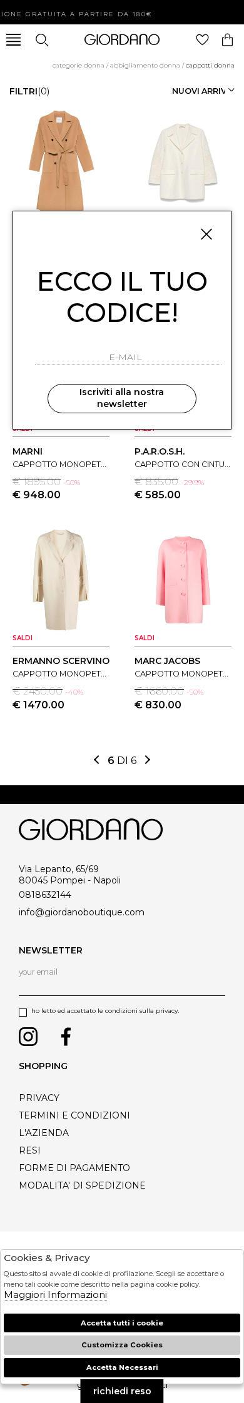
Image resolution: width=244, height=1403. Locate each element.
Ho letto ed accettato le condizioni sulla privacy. (105, 1011)
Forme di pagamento (74, 1168)
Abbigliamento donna (145, 65)
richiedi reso (122, 1391)
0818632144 (45, 894)
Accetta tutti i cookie (122, 1323)
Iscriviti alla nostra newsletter (121, 398)
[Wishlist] (202, 40)
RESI (30, 1150)
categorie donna (78, 65)
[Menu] (13, 40)
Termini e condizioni (74, 1115)
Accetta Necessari (122, 1367)
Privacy (39, 1098)
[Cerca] (41, 40)
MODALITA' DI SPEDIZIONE (82, 1185)
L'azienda (44, 1133)
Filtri (29, 91)
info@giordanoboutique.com (82, 912)
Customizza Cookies (122, 1344)
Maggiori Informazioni (55, 1294)
